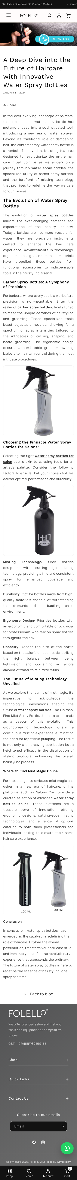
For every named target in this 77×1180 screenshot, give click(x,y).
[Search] (49, 15)
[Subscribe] (62, 1126)
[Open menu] (8, 15)
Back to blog (41, 993)
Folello (34, 1161)
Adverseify (64, 1161)
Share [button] (11, 105)
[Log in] (59, 15)
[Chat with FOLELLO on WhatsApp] (67, 1148)
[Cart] (68, 15)
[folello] (29, 15)
